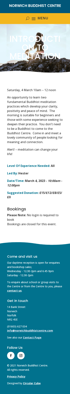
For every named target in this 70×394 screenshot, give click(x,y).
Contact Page (32, 337)
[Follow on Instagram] (21, 355)
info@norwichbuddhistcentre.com (30, 330)
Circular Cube (32, 383)
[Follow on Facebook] (11, 355)
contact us (14, 290)
